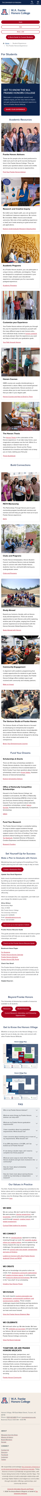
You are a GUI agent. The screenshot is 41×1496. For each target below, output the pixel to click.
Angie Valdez (25, 772)
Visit (20, 27)
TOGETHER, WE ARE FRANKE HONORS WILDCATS (16, 1349)
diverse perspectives (23, 1214)
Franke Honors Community (12, 1378)
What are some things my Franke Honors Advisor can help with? (17, 1116)
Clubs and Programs (12, 556)
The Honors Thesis (11, 433)
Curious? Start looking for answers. (15, 1226)
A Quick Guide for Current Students (20, 37)
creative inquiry (25, 1219)
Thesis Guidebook (9, 456)
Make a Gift (20, 32)
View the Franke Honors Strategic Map (16, 1314)
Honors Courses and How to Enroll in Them (18, 397)
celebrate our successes (17, 1329)
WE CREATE (8, 1266)
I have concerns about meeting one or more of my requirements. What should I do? (19, 1138)
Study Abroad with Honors (12, 630)
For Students (5, 952)
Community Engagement (14, 667)
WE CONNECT (9, 1234)
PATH (5, 519)
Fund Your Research (12, 822)
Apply (20, 22)
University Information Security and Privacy (20, 1489)
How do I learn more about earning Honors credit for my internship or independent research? (18, 1176)
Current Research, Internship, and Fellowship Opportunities (20, 1014)
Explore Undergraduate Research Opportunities (19, 229)
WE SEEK (7, 1208)
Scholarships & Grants (13, 759)
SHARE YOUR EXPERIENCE (15, 109)
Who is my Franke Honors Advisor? (15, 1110)
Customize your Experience (15, 322)
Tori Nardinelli (7, 838)
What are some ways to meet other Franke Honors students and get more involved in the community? (19, 1160)
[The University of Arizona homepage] (11, 2)
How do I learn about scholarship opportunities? (14, 1168)
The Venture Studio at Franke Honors (20, 721)
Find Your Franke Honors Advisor (14, 172)
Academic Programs (12, 265)
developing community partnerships (24, 1273)
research (16, 1219)
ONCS (5, 814)
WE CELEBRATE (10, 1322)
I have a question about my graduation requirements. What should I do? (16, 1130)
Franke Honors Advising (9, 957)
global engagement (9, 1222)
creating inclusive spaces (14, 1275)
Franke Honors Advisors (14, 154)
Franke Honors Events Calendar (12, 955)
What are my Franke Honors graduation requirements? (16, 1123)
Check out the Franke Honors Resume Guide (19, 943)
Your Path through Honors (12, 342)
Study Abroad (9, 610)
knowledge (7, 1217)
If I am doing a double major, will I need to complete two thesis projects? (17, 1152)
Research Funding (9, 844)
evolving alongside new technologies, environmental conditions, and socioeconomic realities (18, 1298)
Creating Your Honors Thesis (13, 1284)
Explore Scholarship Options (12, 779)
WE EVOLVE (8, 1292)
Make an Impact (8, 684)
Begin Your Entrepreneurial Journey (15, 744)
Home (7, 43)
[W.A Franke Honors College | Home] (20, 12)
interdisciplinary (16, 1238)
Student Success (23, 1009)
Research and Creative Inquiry (16, 209)
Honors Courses (10, 379)
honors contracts (31, 334)
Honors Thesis (11, 438)
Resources (7, 1009)
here (10, 1198)
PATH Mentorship (11, 504)
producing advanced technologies (18, 1278)
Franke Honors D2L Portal (10, 959)
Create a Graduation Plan (12, 870)
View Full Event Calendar (11, 1340)
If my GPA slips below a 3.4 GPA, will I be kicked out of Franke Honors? (17, 1145)
